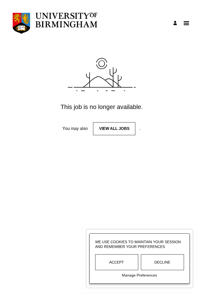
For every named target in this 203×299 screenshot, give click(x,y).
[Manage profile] (175, 23)
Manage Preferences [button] (139, 275)
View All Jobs (114, 128)
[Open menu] (186, 23)
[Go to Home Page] (55, 23)
